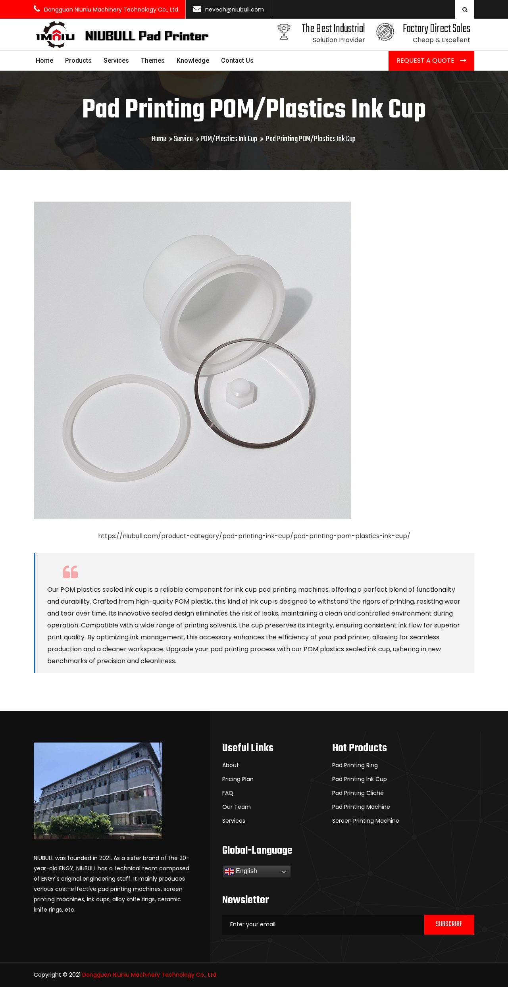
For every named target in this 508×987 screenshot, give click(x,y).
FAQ (227, 793)
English (245, 871)
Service (183, 139)
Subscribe (449, 924)
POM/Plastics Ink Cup (228, 139)
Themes (153, 60)
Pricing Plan (238, 779)
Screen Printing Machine (365, 821)
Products (78, 60)
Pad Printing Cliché (358, 793)
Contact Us (237, 60)
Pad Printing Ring (355, 765)
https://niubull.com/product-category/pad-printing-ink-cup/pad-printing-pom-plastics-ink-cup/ (254, 536)
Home (44, 60)
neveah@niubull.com (234, 9)
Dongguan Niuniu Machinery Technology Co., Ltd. (111, 9)
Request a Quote (426, 60)
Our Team (236, 807)
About (230, 765)
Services (116, 60)
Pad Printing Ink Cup (359, 779)
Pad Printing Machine (361, 807)
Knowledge (193, 60)
